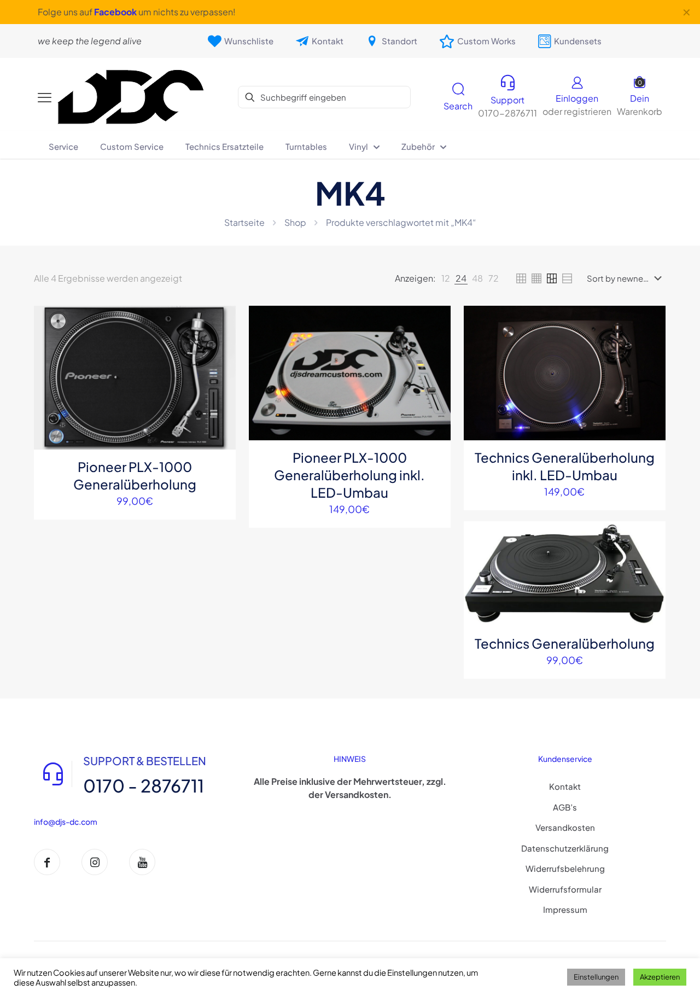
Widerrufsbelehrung (565, 868)
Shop (295, 222)
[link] (445, 278)
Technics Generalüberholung (565, 643)
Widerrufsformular (565, 889)
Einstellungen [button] (596, 976)
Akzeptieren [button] (660, 976)
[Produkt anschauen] (220, 344)
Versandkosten (565, 827)
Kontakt (565, 786)
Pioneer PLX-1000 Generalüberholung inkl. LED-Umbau (349, 474)
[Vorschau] (220, 391)
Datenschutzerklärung (565, 848)
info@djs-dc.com (65, 821)
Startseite (244, 222)
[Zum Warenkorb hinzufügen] (220, 321)
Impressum (565, 909)
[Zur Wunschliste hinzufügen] (220, 368)
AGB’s (565, 807)
